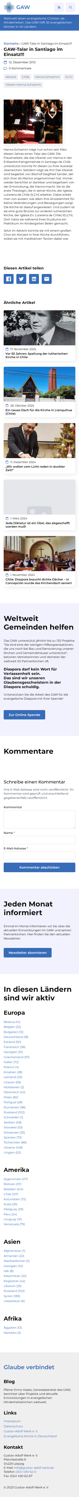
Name (9, 832)
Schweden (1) (13, 1117)
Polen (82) (11, 1097)
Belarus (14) (12, 1022)
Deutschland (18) (16, 1037)
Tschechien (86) (15, 1142)
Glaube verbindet (29, 1367)
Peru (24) (10, 1214)
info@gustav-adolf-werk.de (34, 1467)
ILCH (68, 77)
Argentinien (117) (16, 1179)
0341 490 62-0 (26, 1472)
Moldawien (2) (14, 1087)
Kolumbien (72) (15, 1199)
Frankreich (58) (14, 1047)
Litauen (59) (12, 1082)
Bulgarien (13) (13, 1032)
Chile (25, 77)
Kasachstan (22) (15, 1276)
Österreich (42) (14, 1092)
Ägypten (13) (13, 1327)
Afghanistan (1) (14, 1251)
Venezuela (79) (14, 1224)
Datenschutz (13, 1426)
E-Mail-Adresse (16, 848)
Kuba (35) (10, 1204)
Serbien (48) (12, 1122)
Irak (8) (8, 1271)
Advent (11, 77)
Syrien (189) (12, 1296)
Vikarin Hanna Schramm (23, 84)
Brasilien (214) (13, 1189)
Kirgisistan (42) (14, 1281)
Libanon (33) (12, 1286)
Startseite (11, 43)
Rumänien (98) (15, 1107)
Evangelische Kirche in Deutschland (30, 1436)
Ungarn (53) (12, 1152)
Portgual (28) (13, 1102)
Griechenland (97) (17, 1057)
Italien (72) (11, 1062)
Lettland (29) (13, 1077)
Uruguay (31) (13, 1219)
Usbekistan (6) (14, 1301)
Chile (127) (11, 1194)
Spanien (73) (13, 1137)
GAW (23, 7)
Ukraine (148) (13, 1147)
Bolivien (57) (12, 1184)
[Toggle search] (70, 7)
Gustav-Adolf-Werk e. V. (21, 1431)
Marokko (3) (12, 1333)
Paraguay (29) (13, 1209)
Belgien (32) (12, 1027)
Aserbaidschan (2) (17, 1261)
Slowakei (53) (13, 1127)
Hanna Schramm (47, 77)
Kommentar (13, 807)
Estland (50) (12, 1042)
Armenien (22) (14, 1256)
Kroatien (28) (13, 1072)
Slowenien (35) (14, 1132)
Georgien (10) (13, 1052)
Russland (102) (14, 1112)
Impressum (12, 1421)
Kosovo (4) (11, 1067)
